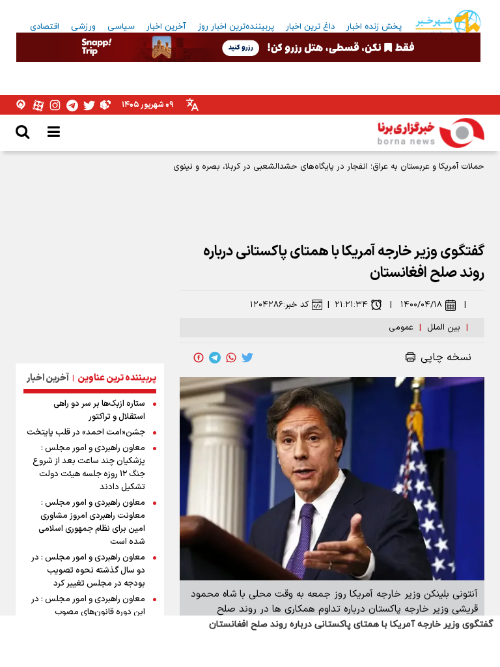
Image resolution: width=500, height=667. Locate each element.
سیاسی (121, 27)
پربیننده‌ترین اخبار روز (236, 27)
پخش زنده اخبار (374, 27)
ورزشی (83, 27)
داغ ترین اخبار (310, 27)
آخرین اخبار (166, 27)
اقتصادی (44, 27)
